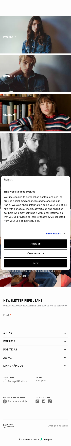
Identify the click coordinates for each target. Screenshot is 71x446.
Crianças (9, 115)
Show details (53, 233)
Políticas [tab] (10, 349)
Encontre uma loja (17, 401)
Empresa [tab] (9, 341)
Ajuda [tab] (7, 333)
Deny (35, 263)
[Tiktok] (50, 401)
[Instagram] (37, 401)
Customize (33, 253)
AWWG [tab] (7, 357)
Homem (7, 76)
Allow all (35, 243)
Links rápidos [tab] (13, 366)
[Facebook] (43, 401)
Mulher (8, 37)
